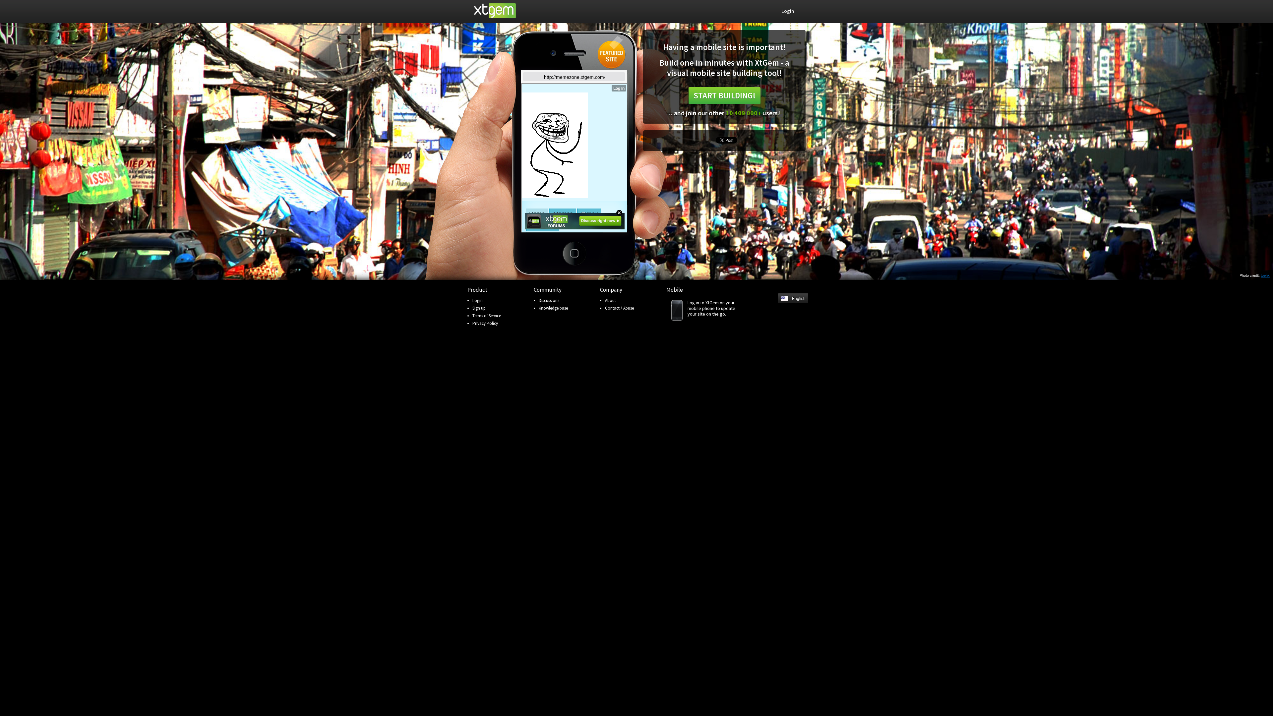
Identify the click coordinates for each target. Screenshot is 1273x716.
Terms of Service (486, 316)
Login (477, 300)
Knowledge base (553, 308)
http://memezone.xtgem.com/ (574, 77)
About (610, 300)
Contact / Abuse (619, 308)
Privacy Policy (485, 323)
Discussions (549, 300)
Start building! (725, 95)
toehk (1265, 275)
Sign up (479, 308)
